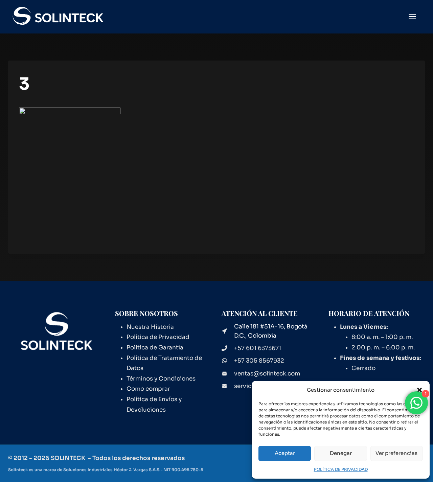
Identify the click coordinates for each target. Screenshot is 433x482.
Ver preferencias (396, 453)
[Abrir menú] (415, 16)
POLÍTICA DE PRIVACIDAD (341, 469)
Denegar (341, 453)
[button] (419, 390)
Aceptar (285, 453)
